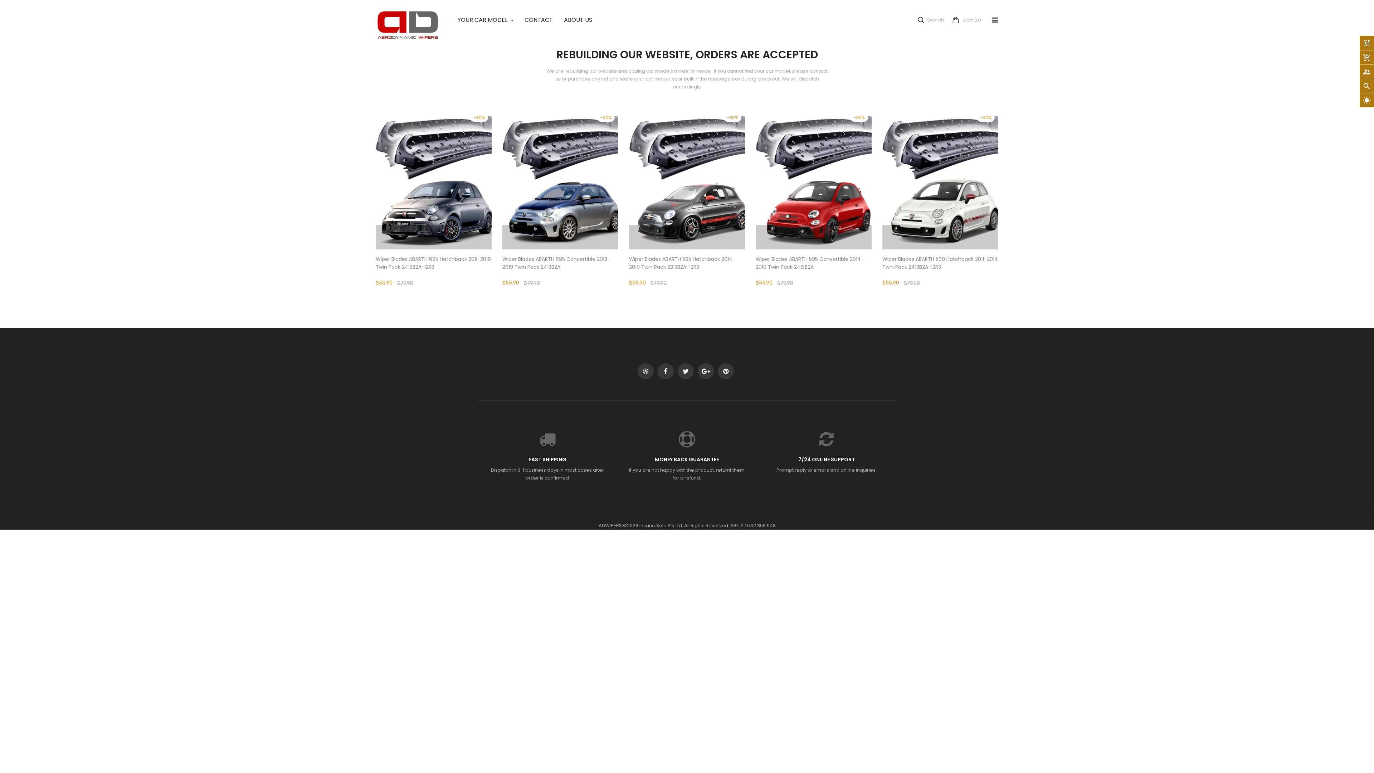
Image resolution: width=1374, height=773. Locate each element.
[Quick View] (455, 202)
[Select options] (434, 202)
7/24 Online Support (826, 459)
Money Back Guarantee (687, 459)
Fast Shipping (547, 459)
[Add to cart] (560, 202)
